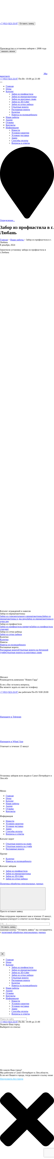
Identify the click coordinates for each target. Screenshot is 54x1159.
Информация (12, 127)
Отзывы (10, 122)
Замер (14, 138)
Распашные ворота (21, 109)
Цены (8, 89)
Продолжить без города (11, 1079)
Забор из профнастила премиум (15, 626)
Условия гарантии (20, 133)
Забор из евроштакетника (24, 96)
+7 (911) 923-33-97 (9, 23)
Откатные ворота (20, 107)
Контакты (10, 125)
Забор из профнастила (22, 94)
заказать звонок (8, 51)
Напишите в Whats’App (11, 741)
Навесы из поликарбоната (24, 114)
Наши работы (12, 117)
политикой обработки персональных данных (24, 932)
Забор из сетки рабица (22, 104)
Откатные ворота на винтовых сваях (24, 652)
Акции (9, 120)
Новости (16, 130)
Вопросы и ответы (21, 143)
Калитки (16, 112)
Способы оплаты (20, 140)
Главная (10, 86)
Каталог (10, 91)
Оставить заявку (27, 24)
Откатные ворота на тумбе (19, 846)
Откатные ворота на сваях (19, 844)
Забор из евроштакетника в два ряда (25, 617)
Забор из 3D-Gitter (20, 102)
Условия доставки (20, 135)
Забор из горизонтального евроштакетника (21, 616)
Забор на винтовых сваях (24, 99)
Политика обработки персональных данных (21, 883)
